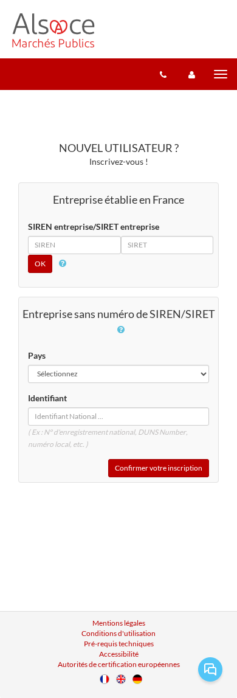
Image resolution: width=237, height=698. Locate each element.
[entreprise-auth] (191, 74)
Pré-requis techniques (119, 643)
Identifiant (47, 398)
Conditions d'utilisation (118, 633)
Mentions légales (118, 622)
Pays (37, 355)
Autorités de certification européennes (119, 664)
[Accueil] (53, 30)
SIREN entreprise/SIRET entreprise (93, 226)
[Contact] (163, 74)
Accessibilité (119, 653)
